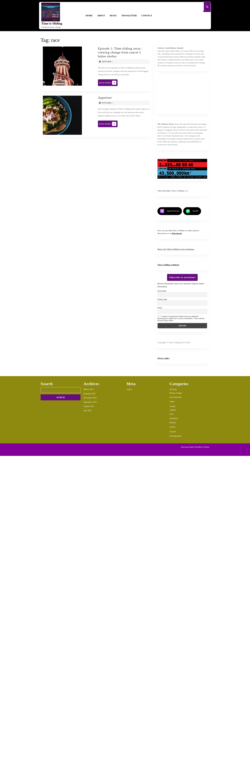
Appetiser (105, 97)
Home (89, 15)
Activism (173, 389)
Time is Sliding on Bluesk (168, 265)
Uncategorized (175, 436)
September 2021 (90, 402)
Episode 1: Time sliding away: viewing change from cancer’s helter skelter (120, 52)
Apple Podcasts (173, 211)
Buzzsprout (177, 233)
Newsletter (129, 15)
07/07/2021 (107, 103)
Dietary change (176, 393)
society (172, 427)
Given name (161, 291)
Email (159, 308)
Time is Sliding (51, 23)
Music (113, 15)
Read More (108, 83)
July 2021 (88, 410)
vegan (172, 401)
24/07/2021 (107, 62)
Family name (162, 299)
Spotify (195, 211)
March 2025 (88, 389)
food (171, 414)
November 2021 (90, 398)
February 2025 (90, 394)
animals (173, 410)
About (101, 15)
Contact (146, 15)
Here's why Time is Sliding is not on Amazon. (176, 249)
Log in (129, 389)
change (172, 406)
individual (174, 418)
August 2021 (89, 406)
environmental (175, 397)
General (173, 432)
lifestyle (173, 422)
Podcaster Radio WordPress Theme (195, 447)
